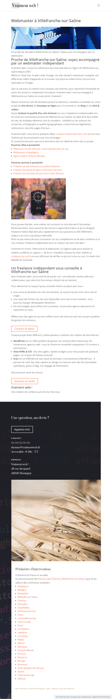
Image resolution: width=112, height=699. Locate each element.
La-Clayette (23, 628)
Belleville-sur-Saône (28, 596)
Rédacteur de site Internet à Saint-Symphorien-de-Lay (40, 148)
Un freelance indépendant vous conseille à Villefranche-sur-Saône (46, 270)
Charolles (22, 604)
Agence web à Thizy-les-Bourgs (29, 155)
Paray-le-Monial (26, 650)
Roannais (22, 664)
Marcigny (22, 646)
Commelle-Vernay (27, 618)
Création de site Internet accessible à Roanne (36, 166)
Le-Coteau (23, 636)
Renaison (22, 657)
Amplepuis (23, 586)
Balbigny (22, 589)
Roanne (41, 578)
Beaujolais (23, 593)
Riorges (21, 660)
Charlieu (22, 600)
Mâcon (21, 643)
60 (23, 443)
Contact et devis (24, 329)
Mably (21, 639)
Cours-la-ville (24, 621)
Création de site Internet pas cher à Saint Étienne (38, 173)
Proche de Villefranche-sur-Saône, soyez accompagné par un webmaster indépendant (55, 61)
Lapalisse (22, 632)
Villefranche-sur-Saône (73, 578)
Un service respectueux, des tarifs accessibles (45, 689)
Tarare (21, 671)
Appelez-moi (22, 429)
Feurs (20, 625)
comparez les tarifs (21, 256)
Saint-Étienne (53, 578)
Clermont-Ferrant (27, 611)
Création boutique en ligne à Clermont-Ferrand (37, 169)
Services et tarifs (24, 381)
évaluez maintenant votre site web (74, 133)
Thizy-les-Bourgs (26, 675)
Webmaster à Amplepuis (26, 152)
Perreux (22, 653)
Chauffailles (24, 607)
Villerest (22, 678)
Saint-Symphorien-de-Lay (30, 668)
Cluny (20, 614)
